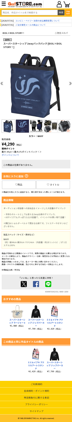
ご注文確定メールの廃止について (30, 24)
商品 (20, 184)
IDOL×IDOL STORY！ (14, 32)
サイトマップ (36, 411)
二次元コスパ (61, 32)
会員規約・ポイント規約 (36, 390)
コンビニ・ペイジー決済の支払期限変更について (37, 20)
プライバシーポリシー (36, 404)
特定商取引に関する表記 (36, 397)
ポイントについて (10, 154)
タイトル (54, 184)
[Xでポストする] (24, 286)
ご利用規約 (36, 384)
